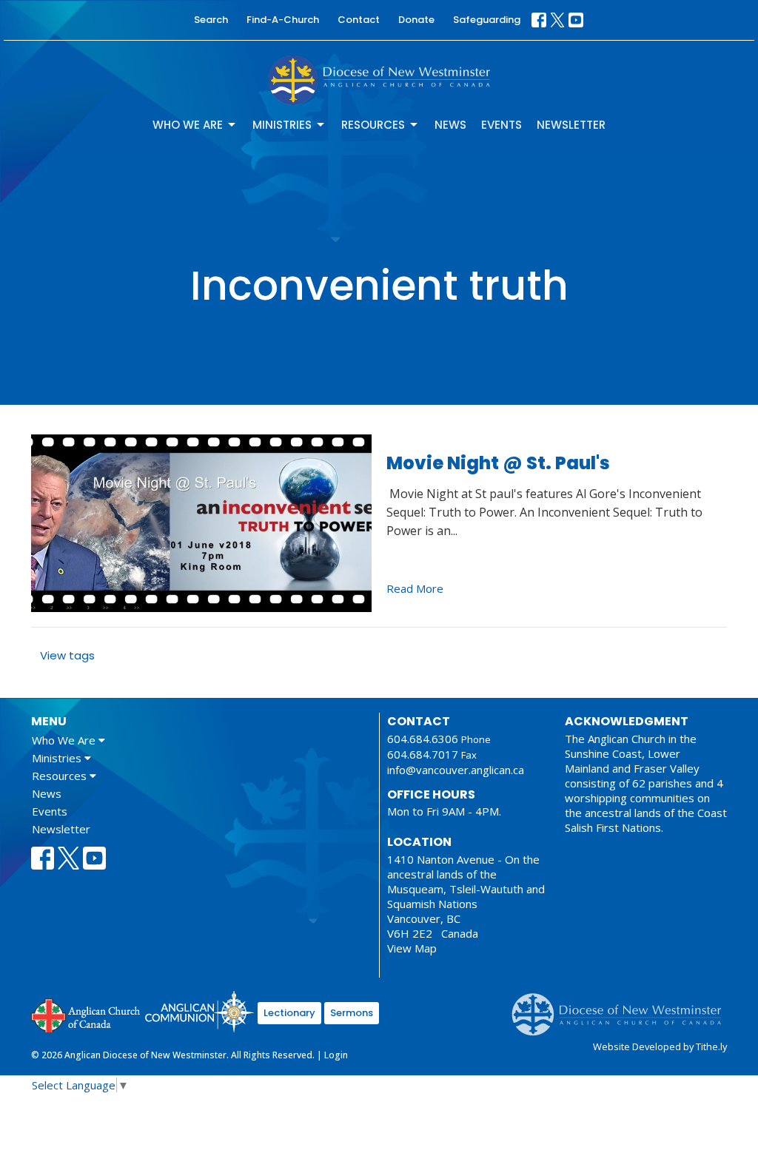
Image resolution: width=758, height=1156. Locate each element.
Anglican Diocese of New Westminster (622, 1007)
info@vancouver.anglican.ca (455, 769)
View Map (412, 948)
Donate (416, 20)
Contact (359, 20)
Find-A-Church (282, 20)
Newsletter (571, 124)
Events (501, 124)
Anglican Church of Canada (86, 1013)
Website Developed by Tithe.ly (660, 1046)
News (450, 124)
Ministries (282, 124)
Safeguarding (486, 20)
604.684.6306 (422, 738)
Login (336, 1055)
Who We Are (187, 124)
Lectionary (289, 1013)
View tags (67, 655)
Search (211, 20)
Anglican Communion (199, 1011)
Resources (373, 124)
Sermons (351, 1013)
